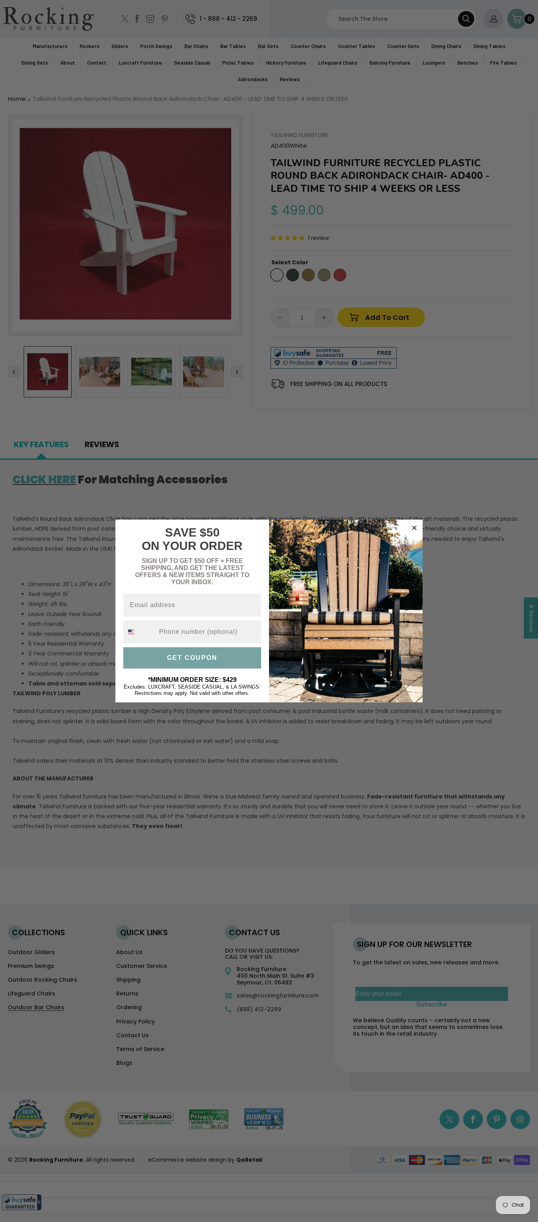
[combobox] (139, 632)
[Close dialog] (414, 528)
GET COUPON (192, 657)
